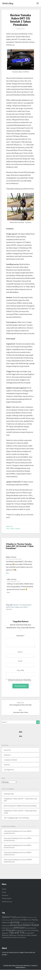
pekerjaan (19, 927)
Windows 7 (13, 935)
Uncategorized (9, 769)
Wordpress (22, 935)
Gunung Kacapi (9, 794)
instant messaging (24, 922)
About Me (9, 526)
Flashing (35, 920)
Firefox (29, 920)
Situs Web (20, 670)
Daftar (4, 889)
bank (14, 917)
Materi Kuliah (31, 925)
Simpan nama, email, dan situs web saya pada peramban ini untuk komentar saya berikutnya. (19, 680)
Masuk (4, 892)
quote (34, 928)
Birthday (23, 917)
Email (20, 661)
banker (18, 917)
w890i (32, 933)
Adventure (7, 755)
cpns (12, 920)
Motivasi (7, 765)
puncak (30, 928)
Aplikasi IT (7, 917)
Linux (19, 925)
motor (8, 928)
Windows (5, 935)
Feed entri (5, 895)
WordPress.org (7, 901)
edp (24, 919)
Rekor (4, 930)
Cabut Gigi (4, 920)
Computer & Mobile (10, 760)
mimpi (4, 928)
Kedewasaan (6, 925)
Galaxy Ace (6, 922)
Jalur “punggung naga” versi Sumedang (16, 818)
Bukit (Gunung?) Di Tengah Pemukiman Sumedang (20, 806)
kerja (13, 925)
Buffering (29, 917)
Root (21, 930)
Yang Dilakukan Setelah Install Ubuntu (14, 937)
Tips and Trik (16, 932)
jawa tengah (32, 922)
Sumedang (35, 930)
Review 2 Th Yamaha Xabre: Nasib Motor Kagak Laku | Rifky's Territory (19, 607)
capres (8, 920)
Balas (7, 573)
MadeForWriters (20, 967)
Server (25, 930)
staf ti (30, 930)
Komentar (20, 636)
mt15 (8, 528)
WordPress (27, 965)
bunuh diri (34, 917)
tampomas (5, 933)
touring (27, 933)
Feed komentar (6, 898)
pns (26, 928)
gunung (14, 922)
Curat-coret (18, 920)
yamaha (17, 528)
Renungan (10, 930)
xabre (12, 528)
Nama (20, 652)
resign (18, 930)
